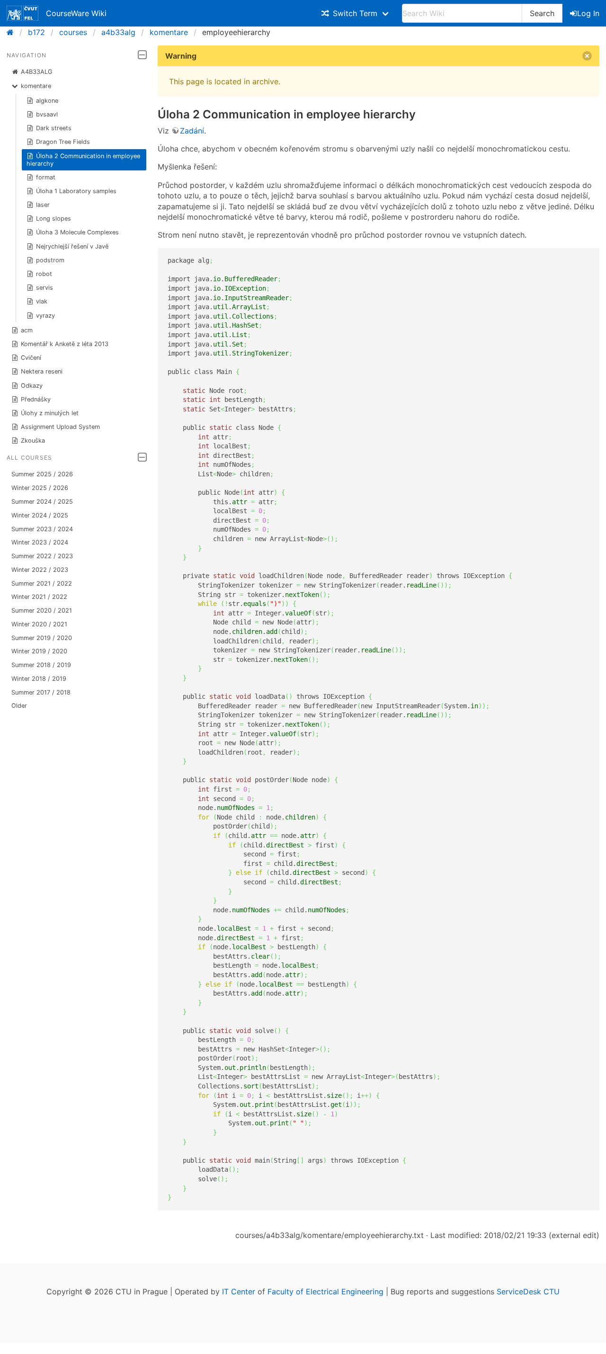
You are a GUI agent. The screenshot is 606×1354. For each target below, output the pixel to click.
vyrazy (45, 315)
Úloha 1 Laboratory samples (76, 191)
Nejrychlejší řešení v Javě (72, 246)
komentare (169, 32)
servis (44, 287)
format (45, 177)
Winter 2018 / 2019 (38, 678)
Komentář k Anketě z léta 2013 (64, 343)
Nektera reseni (41, 371)
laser (43, 204)
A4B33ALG (37, 71)
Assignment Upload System (60, 426)
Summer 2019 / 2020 (41, 637)
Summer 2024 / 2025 (42, 501)
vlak (41, 301)
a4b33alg (118, 32)
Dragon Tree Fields (63, 141)
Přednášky (36, 399)
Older (19, 705)
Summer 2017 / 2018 (41, 692)
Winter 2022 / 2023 (39, 569)
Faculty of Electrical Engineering (325, 1291)
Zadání (192, 130)
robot (44, 273)
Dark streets (53, 128)
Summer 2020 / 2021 (41, 610)
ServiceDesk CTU (528, 1291)
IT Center (238, 1291)
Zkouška (33, 440)
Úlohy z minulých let (50, 413)
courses (73, 32)
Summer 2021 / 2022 (41, 583)
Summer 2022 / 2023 (42, 556)
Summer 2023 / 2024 (42, 529)
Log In (588, 13)
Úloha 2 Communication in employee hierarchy (84, 159)
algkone (47, 100)
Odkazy (32, 385)
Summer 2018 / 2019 (41, 664)
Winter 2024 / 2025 (39, 515)
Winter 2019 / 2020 (39, 651)
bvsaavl (47, 114)
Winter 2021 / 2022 (39, 596)
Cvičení (31, 357)
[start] (13, 32)
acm (27, 330)
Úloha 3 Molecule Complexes (77, 232)
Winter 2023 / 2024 (39, 542)
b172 (36, 32)
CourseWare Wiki (76, 13)
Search (542, 13)
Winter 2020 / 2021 (39, 624)
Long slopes (53, 218)
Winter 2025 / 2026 (39, 487)
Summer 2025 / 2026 (42, 474)
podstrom (50, 260)
